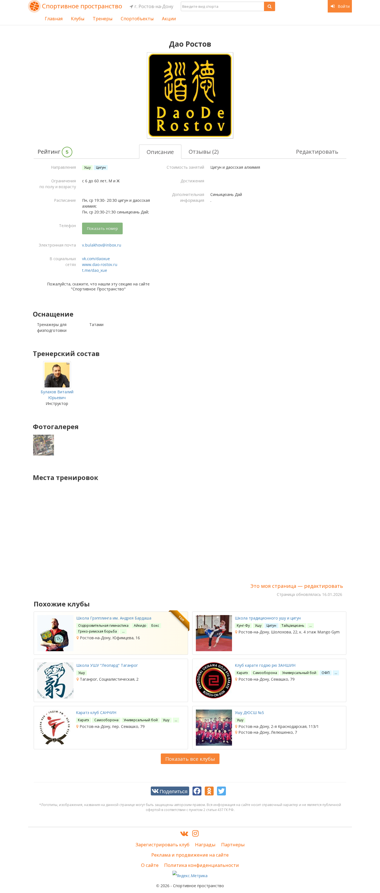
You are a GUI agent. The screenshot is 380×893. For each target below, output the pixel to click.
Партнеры (233, 844)
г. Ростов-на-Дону (153, 6)
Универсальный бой (299, 672)
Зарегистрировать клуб (162, 844)
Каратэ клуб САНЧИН (96, 712)
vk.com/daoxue (96, 258)
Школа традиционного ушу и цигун (268, 618)
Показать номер (102, 228)
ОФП (326, 672)
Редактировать (317, 151)
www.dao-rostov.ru (99, 264)
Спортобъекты (137, 19)
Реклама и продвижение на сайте (190, 855)
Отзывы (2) (204, 151)
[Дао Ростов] (190, 95)
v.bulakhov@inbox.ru (101, 245)
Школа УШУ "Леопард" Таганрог (107, 665)
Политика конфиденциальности (201, 865)
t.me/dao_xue (94, 270)
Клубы (77, 19)
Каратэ (242, 672)
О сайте (150, 865)
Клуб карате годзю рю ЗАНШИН (265, 665)
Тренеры (102, 19)
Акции (169, 19)
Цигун (101, 167)
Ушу (87, 167)
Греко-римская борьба (97, 631)
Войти (343, 6)
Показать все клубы (190, 758)
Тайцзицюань (293, 625)
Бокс (155, 625)
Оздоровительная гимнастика (103, 625)
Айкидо (140, 625)
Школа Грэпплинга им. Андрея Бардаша (113, 618)
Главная (54, 19)
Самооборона (265, 672)
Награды (205, 844)
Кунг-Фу (243, 625)
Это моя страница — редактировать (296, 586)
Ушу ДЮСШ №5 (249, 712)
